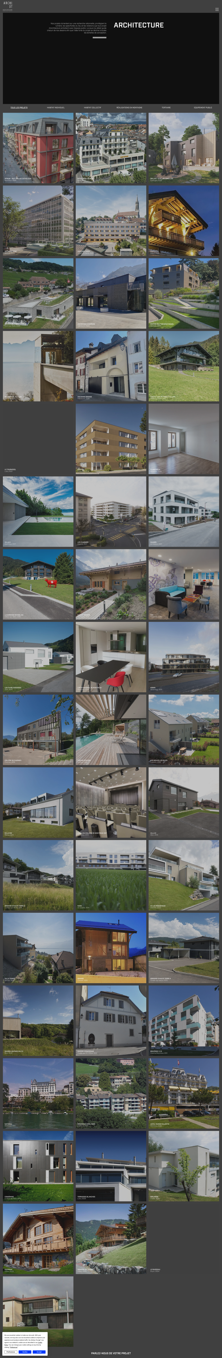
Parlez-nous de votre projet (111, 1353)
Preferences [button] (13, 1347)
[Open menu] (217, 9)
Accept (39, 1352)
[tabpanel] (111, 729)
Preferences (11, 1352)
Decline (25, 1352)
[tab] (19, 108)
